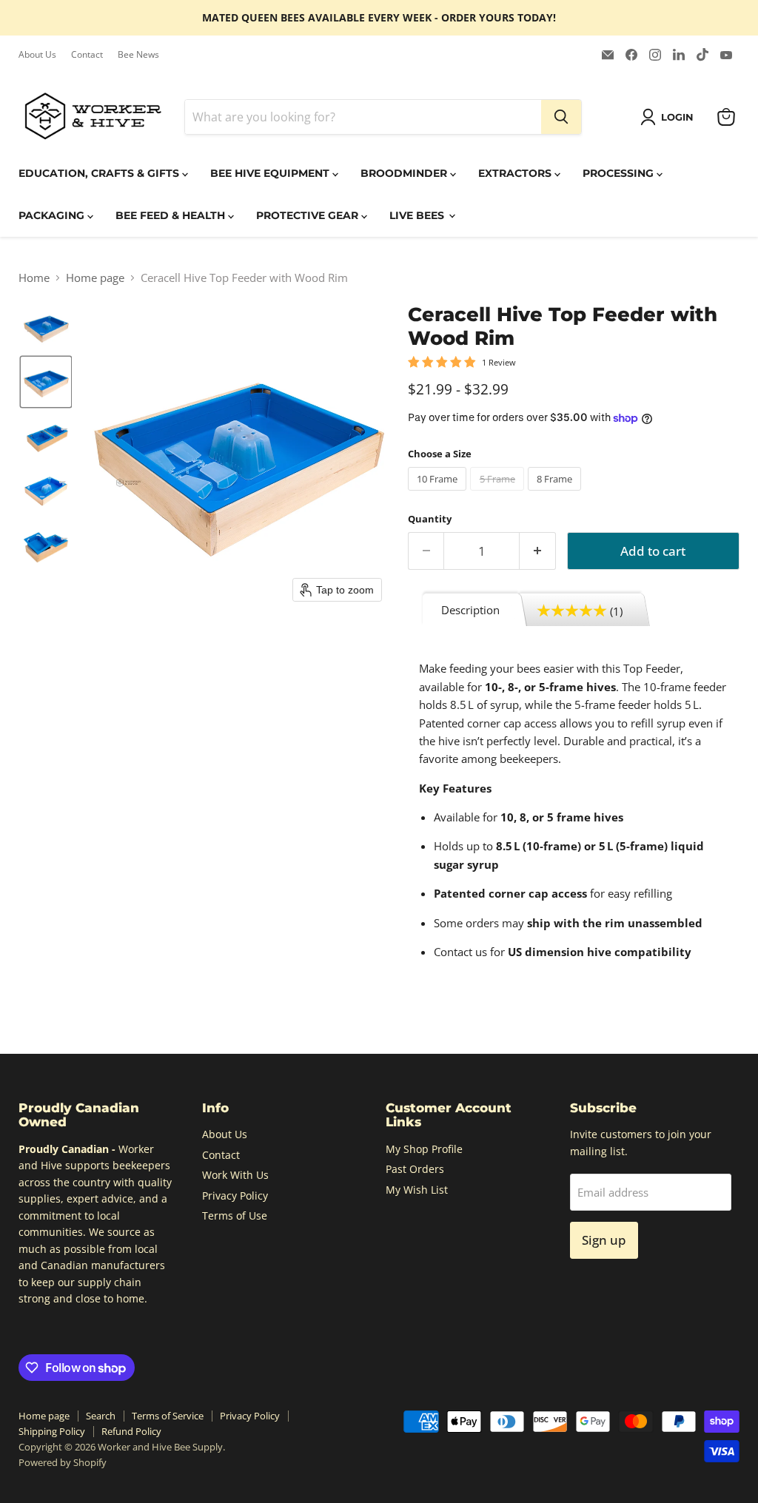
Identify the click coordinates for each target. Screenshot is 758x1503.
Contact (87, 55)
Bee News (138, 55)
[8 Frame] (557, 493)
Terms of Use (234, 1215)
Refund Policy (131, 1431)
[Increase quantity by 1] (538, 551)
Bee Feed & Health (171, 215)
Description (470, 609)
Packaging (53, 215)
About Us (37, 55)
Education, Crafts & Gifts (100, 173)
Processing (620, 173)
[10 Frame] (439, 493)
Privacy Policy (235, 1195)
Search (100, 1415)
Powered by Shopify (63, 1462)
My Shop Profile (424, 1149)
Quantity (430, 519)
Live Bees (418, 215)
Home (34, 278)
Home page (95, 278)
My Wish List (417, 1190)
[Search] (561, 117)
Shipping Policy (52, 1431)
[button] (669, 117)
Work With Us (235, 1175)
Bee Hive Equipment (271, 173)
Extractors (516, 173)
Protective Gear (308, 215)
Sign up (604, 1239)
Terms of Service (168, 1415)
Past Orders (415, 1169)
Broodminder (405, 173)
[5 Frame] (499, 493)
